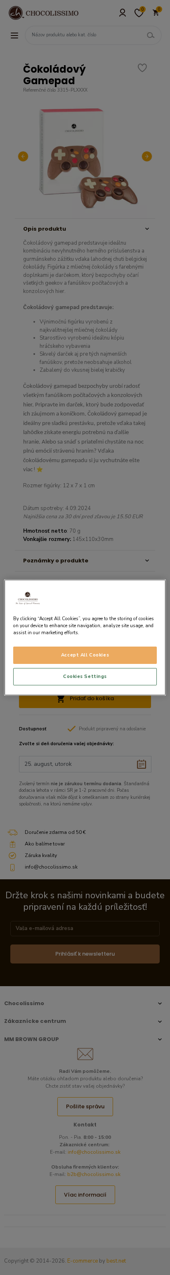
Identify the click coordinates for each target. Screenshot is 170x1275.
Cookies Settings (85, 676)
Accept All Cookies (85, 655)
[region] (84, 637)
